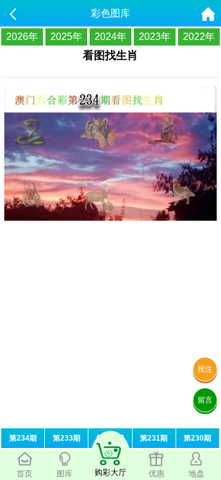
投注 (205, 369)
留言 (205, 400)
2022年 (199, 36)
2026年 (22, 36)
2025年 (66, 36)
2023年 (155, 36)
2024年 (110, 36)
